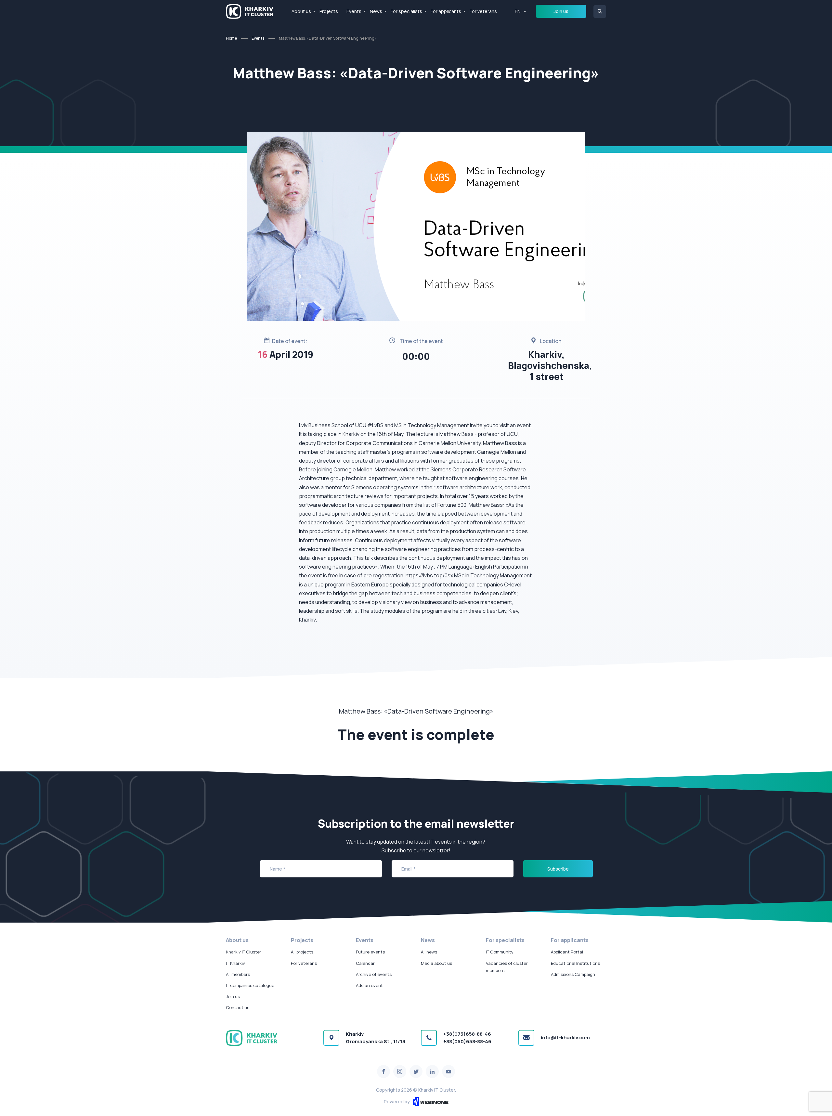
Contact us (237, 1007)
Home (231, 38)
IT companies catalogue (250, 985)
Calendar (365, 963)
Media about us (436, 963)
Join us (561, 11)
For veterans (483, 11)
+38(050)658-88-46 (467, 1041)
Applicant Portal (567, 952)
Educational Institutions (575, 963)
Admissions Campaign (573, 974)
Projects (328, 11)
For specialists (406, 11)
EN (518, 11)
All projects (302, 952)
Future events (370, 952)
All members (238, 974)
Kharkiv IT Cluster (243, 952)
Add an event (369, 985)
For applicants (446, 11)
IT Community (500, 952)
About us (301, 11)
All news (429, 952)
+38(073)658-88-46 (467, 1034)
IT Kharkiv (235, 963)
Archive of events (374, 974)
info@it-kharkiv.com (565, 1037)
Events (353, 11)
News (376, 11)
